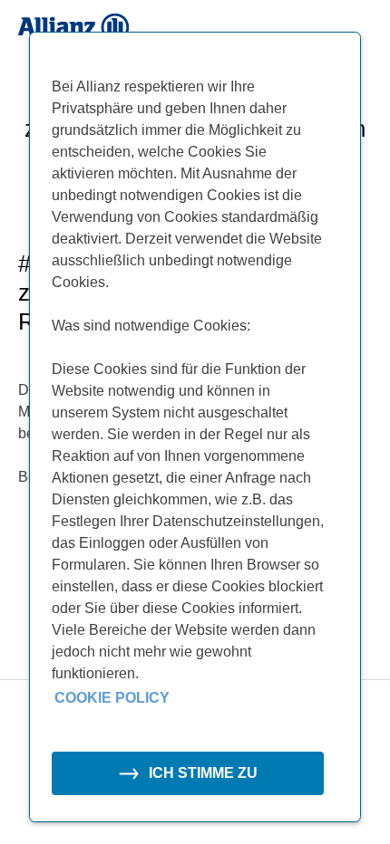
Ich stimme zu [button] (203, 773)
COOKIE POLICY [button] (112, 697)
